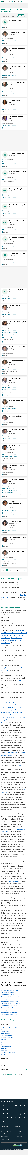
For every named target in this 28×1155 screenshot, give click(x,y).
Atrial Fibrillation (6, 633)
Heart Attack (16, 633)
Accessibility (4, 1136)
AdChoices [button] (18, 1136)
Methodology (5, 1139)
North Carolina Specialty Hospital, (12, 338)
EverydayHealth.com (7, 668)
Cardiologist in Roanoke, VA (9, 1012)
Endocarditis (5, 640)
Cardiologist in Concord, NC (9, 1010)
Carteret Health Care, (8, 488)
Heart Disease (5, 643)
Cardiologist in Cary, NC (8, 994)
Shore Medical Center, (9, 492)
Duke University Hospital (9, 41)
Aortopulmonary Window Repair (11, 710)
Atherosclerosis (19, 630)
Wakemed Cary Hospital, (9, 334)
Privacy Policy (5, 1126)
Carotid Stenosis (16, 638)
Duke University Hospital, (9, 57)
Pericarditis (13, 640)
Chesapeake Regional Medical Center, (13, 336)
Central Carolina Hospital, (9, 162)
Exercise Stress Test (15, 707)
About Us (17, 1126)
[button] (25, 2)
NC (15, 1074)
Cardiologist (10, 1074)
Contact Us (18, 1129)
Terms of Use (5, 1129)
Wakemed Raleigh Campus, (10, 91)
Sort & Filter (21, 15)
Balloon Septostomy (7, 712)
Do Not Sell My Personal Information (20, 1133)
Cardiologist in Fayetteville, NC (9, 999)
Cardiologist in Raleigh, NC (8, 992)
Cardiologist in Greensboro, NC (10, 997)
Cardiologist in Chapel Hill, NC (9, 990)
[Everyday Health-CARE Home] (13, 1)
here (19, 680)
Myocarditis (22, 640)
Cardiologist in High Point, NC (9, 1001)
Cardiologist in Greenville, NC (9, 1005)
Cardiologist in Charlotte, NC (9, 1014)
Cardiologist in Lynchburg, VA (9, 1008)
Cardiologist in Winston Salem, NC (10, 1003)
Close (25, 1149)
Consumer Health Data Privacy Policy (6, 1133)
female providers (13, 881)
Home (2, 1074)
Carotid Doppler (21, 717)
